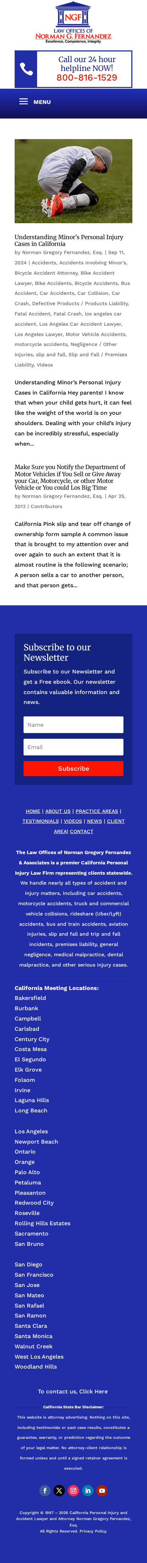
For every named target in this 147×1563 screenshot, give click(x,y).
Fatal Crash (68, 314)
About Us (58, 811)
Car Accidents (57, 293)
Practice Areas (97, 811)
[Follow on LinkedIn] (87, 1490)
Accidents (44, 262)
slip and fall (50, 354)
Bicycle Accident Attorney (46, 273)
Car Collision (92, 293)
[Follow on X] (59, 1490)
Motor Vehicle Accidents (95, 334)
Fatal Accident (32, 314)
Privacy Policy (93, 1531)
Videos (45, 365)
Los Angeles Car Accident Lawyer (80, 324)
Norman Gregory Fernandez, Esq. (62, 252)
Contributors (46, 506)
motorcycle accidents (41, 344)
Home (33, 811)
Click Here (93, 1391)
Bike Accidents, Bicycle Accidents (76, 283)
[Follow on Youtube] (102, 1490)
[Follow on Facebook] (45, 1490)
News (94, 821)
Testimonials (40, 821)
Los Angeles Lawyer (38, 334)
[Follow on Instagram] (73, 1490)
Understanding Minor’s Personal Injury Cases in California (69, 240)
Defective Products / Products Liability (80, 303)
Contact (81, 831)
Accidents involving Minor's (92, 262)
